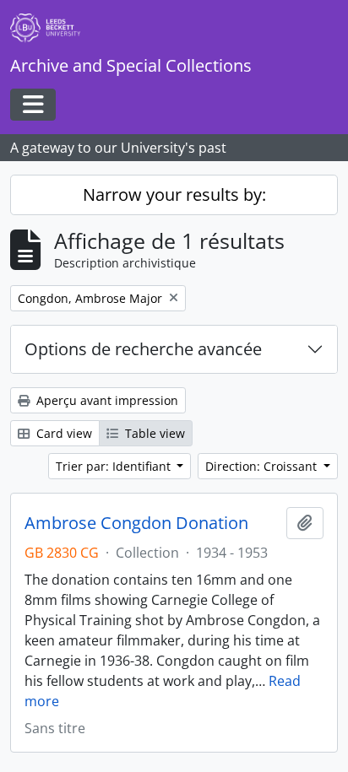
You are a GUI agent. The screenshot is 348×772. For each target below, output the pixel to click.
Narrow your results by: (174, 194)
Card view (62, 433)
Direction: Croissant (262, 466)
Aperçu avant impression (105, 400)
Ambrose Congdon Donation (136, 523)
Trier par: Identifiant (115, 466)
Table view (153, 433)
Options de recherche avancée (143, 348)
